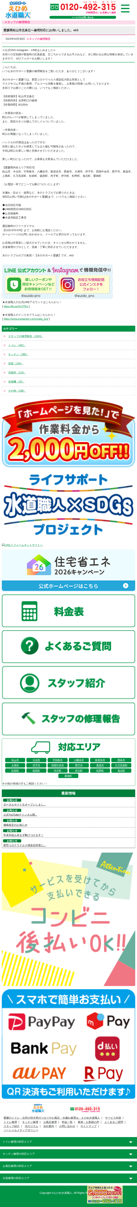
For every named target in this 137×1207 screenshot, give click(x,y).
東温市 (100, 765)
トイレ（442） (17, 345)
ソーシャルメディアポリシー (21, 1130)
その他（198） (17, 390)
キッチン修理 (30, 1122)
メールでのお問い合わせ (82, 17)
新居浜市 (100, 760)
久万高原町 (121, 765)
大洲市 (15, 765)
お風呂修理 (50, 1122)
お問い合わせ (67, 1126)
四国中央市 (57, 765)
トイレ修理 (10, 1122)
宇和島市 (58, 760)
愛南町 (68, 775)
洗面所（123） (17, 372)
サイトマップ (88, 1126)
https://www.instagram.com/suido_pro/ (26, 318)
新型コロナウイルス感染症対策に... (24, 845)
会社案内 (48, 1126)
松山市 (15, 760)
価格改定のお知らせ (15, 825)
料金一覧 (67, 1122)
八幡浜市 (79, 760)
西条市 (121, 760)
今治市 (36, 760)
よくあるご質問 (113, 1122)
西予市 (79, 765)
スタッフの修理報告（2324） (25, 336)
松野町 (100, 770)
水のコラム (31, 1126)
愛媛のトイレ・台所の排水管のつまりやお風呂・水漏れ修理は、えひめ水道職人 (52, 1117)
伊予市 (36, 765)
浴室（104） (15, 363)
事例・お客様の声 (88, 1122)
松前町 (15, 770)
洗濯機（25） (16, 381)
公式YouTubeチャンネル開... (20, 814)
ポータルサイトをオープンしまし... (24, 804)
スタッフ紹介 (12, 1126)
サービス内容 (113, 1117)
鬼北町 (121, 770)
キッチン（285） (18, 354)
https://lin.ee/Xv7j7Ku (16, 306)
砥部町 (36, 770)
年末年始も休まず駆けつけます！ (23, 835)
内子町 (57, 770)
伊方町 (79, 770)
